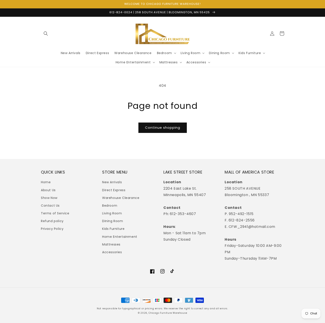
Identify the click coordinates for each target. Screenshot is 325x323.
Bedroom (109, 205)
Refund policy (52, 221)
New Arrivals (112, 182)
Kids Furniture (113, 229)
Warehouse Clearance (120, 198)
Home (46, 182)
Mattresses (111, 244)
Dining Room (112, 221)
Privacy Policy (52, 229)
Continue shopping (162, 127)
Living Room (112, 213)
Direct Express (113, 190)
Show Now (49, 198)
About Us (48, 190)
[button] (46, 33)
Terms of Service (55, 213)
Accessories (112, 252)
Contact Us (50, 205)
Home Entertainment (119, 236)
